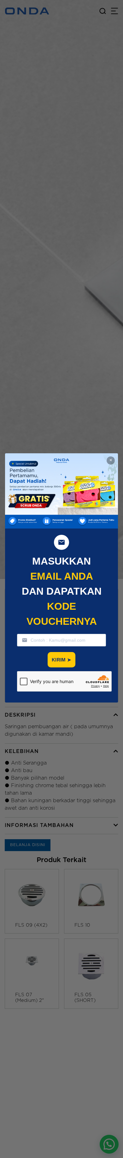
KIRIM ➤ (61, 659)
